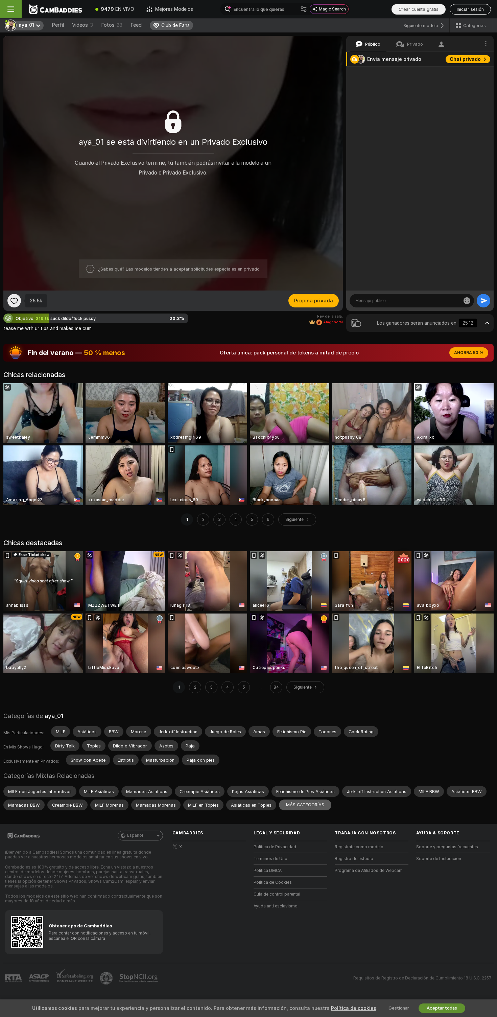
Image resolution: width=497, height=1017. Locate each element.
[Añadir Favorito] (14, 300)
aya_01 (54, 715)
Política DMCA (268, 870)
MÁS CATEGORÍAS (305, 804)
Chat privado (465, 59)
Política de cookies (353, 1008)
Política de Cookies (273, 882)
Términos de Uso (270, 858)
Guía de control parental (277, 894)
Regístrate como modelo (359, 847)
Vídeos (82, 25)
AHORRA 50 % (468, 352)
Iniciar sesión (470, 9)
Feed (136, 25)
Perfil (58, 25)
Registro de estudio (354, 858)
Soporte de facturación (438, 858)
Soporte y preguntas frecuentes (447, 847)
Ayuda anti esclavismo (276, 906)
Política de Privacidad (275, 847)
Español (135, 835)
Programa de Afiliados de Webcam (369, 870)
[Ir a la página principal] (55, 9)
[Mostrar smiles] (467, 301)
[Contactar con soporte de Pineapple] (107, 978)
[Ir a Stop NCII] (139, 978)
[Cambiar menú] (11, 9)
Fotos (111, 25)
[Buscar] (303, 9)
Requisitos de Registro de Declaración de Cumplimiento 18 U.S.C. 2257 (422, 978)
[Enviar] (483, 300)
